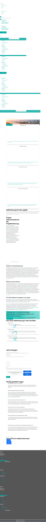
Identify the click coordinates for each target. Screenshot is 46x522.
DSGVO (7, 367)
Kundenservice (3, 12)
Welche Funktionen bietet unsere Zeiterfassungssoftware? (16, 407)
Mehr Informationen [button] (14, 374)
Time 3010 (9, 141)
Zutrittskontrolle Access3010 (34, 307)
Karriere (2, 10)
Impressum (3, 68)
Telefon (7, 365)
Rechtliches (3, 50)
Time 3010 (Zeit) (15, 353)
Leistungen (3, 62)
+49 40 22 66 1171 (2, 457)
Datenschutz (4, 69)
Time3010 (17, 283)
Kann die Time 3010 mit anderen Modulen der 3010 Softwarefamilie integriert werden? (20, 425)
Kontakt (2, 13)
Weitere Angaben (8, 355)
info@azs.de (1, 3)
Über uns (2, 14)
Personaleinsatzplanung (5, 22)
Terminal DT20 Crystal (14, 299)
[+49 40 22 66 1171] (0, 456)
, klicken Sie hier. (25, 309)
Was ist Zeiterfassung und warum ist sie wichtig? (15, 383)
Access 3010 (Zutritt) (9, 353)
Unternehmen (4, 40)
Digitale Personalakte (5, 23)
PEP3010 (26, 291)
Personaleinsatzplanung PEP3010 (15, 308)
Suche (1, 16)
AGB (2, 53)
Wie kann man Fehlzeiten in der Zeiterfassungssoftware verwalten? (17, 415)
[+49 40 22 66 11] (0, 491)
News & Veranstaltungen (4, 11)
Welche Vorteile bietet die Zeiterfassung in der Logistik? (16, 390)
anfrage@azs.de (2, 459)
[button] (8, 9)
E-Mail (7, 363)
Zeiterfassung (4, 26)
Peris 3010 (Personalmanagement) (21, 353)
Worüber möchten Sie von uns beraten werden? (12, 352)
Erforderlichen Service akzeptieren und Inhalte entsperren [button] (27, 374)
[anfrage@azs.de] (0, 458)
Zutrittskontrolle (4, 21)
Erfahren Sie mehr (9, 436)
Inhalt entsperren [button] (27, 371)
